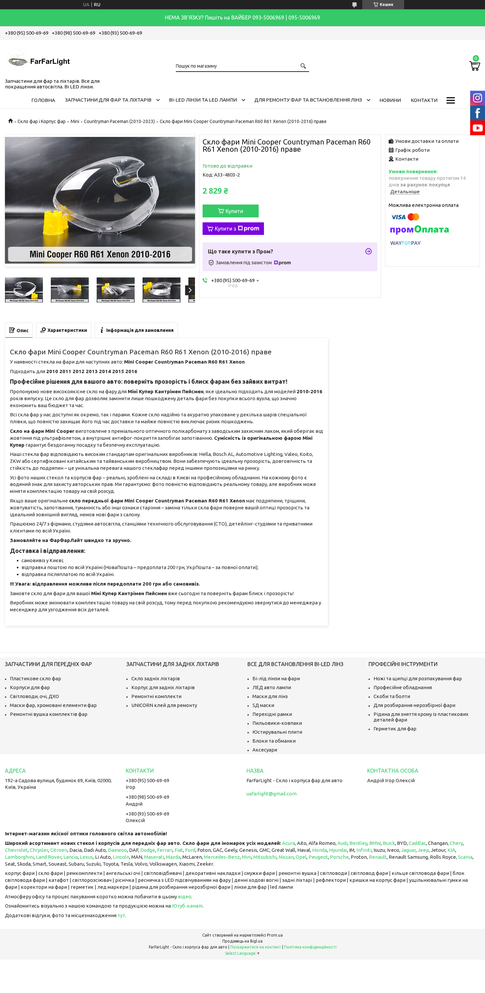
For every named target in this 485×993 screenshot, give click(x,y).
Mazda (173, 857)
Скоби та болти (391, 696)
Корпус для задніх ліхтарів (163, 687)
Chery (456, 843)
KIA (451, 850)
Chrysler (39, 850)
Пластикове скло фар (35, 678)
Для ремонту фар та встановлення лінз (308, 100)
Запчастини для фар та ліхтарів (108, 100)
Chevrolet (16, 850)
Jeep (423, 850)
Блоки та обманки (274, 741)
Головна (43, 100)
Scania (465, 857)
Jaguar (408, 850)
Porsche (339, 857)
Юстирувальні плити (277, 732)
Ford (190, 850)
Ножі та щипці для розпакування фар (417, 678)
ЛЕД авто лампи (271, 687)
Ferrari (165, 850)
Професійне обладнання (402, 687)
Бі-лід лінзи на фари (276, 678)
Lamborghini (19, 857)
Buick (389, 843)
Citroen (58, 850)
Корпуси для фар (30, 687)
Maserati (154, 857)
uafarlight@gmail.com (271, 793)
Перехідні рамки (272, 714)
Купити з (225, 229)
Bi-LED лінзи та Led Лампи (203, 100)
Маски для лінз (270, 696)
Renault (378, 857)
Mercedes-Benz (222, 857)
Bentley (358, 843)
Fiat (179, 850)
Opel (301, 857)
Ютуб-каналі (187, 906)
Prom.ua (275, 935)
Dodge (147, 850)
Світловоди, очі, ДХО (34, 696)
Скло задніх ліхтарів (155, 678)
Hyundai (338, 850)
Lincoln (121, 857)
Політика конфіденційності (310, 947)
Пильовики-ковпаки (277, 723)
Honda (319, 850)
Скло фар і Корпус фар (41, 121)
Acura (288, 843)
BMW (375, 843)
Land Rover (48, 857)
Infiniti (364, 850)
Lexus (86, 857)
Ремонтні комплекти (156, 696)
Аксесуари (264, 750)
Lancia (70, 857)
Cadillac (417, 843)
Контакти (424, 100)
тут (121, 915)
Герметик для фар (394, 728)
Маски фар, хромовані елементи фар (53, 705)
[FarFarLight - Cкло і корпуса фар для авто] (38, 58)
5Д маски (263, 705)
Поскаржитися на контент (255, 947)
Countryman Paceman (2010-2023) (119, 121)
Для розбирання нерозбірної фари (414, 705)
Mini (75, 121)
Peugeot (318, 857)
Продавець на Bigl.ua (242, 941)
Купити (234, 211)
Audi (342, 843)
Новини (390, 100)
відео (184, 896)
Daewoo (117, 850)
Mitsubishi (264, 857)
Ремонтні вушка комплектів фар (48, 714)
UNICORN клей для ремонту (164, 705)
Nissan (286, 857)
